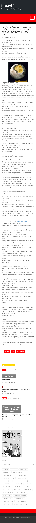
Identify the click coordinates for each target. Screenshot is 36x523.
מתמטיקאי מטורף (22, 221)
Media (6, 490)
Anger (23, 469)
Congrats (22, 475)
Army (6, 472)
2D (5, 469)
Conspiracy (8, 478)
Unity (6, 504)
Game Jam (22, 478)
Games (7, 481)
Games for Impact (22, 481)
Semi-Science (20, 351)
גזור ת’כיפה (6, 380)
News (27, 490)
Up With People (20, 504)
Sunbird (19, 498)
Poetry (6, 495)
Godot (6, 484)
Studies (7, 498)
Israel (6, 487)
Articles (7, 351)
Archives (4, 461)
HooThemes (15, 518)
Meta (17, 490)
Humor (18, 484)
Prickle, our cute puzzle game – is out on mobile (17, 415)
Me (27, 487)
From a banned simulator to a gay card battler (16, 390)
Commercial (8, 475)
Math (12, 351)
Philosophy (8, 493)
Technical (8, 501)
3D (14, 469)
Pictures (21, 493)
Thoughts (22, 501)
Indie (29, 484)
